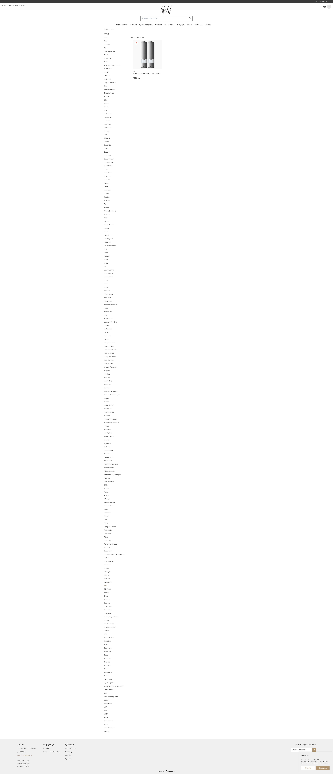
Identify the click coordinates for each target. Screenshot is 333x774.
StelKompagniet (110, 627)
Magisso (107, 374)
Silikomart (107, 582)
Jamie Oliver (108, 277)
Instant (106, 256)
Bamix (106, 72)
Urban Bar (108, 679)
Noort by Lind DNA (111, 464)
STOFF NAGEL (109, 638)
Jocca (106, 280)
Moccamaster (109, 412)
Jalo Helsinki (108, 273)
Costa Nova (108, 145)
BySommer (108, 117)
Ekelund (107, 180)
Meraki (106, 402)
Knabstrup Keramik (111, 305)
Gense (106, 221)
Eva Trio (107, 200)
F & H (106, 204)
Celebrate (107, 124)
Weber (106, 700)
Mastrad (107, 388)
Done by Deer (109, 162)
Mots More (108, 429)
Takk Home (108, 648)
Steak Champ (109, 624)
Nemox (106, 454)
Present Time (108, 506)
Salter (106, 558)
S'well (106, 644)
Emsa (106, 187)
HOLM (106, 235)
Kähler (106, 287)
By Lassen (107, 114)
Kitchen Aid (108, 301)
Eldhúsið (133, 24)
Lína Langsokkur (110, 350)
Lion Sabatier (109, 353)
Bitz (105, 86)
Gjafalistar (69, 755)
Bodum (106, 96)
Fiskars (106, 207)
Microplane (108, 409)
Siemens (107, 579)
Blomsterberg (109, 93)
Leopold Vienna (110, 343)
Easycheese (108, 173)
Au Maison (108, 69)
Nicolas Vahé (108, 457)
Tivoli (106, 669)
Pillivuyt (106, 499)
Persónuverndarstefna (51, 752)
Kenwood (107, 298)
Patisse (106, 488)
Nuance (107, 478)
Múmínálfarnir (109, 436)
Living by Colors (110, 357)
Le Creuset (108, 329)
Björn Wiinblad (109, 89)
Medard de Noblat (111, 391)
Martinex (107, 384)
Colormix (107, 138)
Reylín (106, 523)
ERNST (106, 194)
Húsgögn (180, 24)
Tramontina (108, 672)
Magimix (107, 370)
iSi (105, 266)
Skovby (106, 592)
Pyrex (106, 509)
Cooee (106, 141)
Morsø (106, 426)
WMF (106, 714)
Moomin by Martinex (111, 422)
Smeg (106, 596)
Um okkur (47, 748)
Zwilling (106, 731)
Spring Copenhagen (111, 617)
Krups (106, 315)
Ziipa (106, 724)
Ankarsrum (108, 58)
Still (105, 634)
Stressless (107, 641)
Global (106, 228)
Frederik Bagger (110, 211)
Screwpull (107, 572)
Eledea (106, 183)
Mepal (106, 398)
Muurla (106, 440)
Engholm (107, 190)
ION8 (106, 259)
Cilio (105, 135)
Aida (105, 41)
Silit (105, 586)
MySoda (107, 447)
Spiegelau (107, 613)
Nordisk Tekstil (109, 471)
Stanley (106, 620)
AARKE (106, 34)
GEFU (106, 218)
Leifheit (106, 332)
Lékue (106, 339)
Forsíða (106, 29)
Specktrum (108, 610)
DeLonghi (107, 155)
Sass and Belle (109, 561)
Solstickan (107, 606)
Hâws (106, 232)
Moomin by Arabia (111, 419)
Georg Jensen (109, 225)
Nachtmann (108, 450)
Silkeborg (107, 589)
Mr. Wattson (108, 433)
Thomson (107, 665)
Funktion (107, 214)
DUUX (106, 169)
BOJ (105, 100)
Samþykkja (323, 768)
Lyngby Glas (108, 363)
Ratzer (106, 516)
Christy (106, 131)
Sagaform (107, 551)
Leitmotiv (107, 336)
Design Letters (109, 159)
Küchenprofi (108, 318)
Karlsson (107, 291)
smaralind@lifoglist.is (24, 755)
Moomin (107, 416)
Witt (105, 710)
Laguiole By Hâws (110, 322)
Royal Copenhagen (111, 544)
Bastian (106, 76)
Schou (106, 568)
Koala (106, 308)
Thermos (107, 658)
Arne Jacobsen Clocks (112, 65)
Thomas (107, 662)
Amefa (106, 55)
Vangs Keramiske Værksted (113, 686)
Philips (106, 495)
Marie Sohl (108, 381)
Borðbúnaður (121, 24)
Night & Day (108, 461)
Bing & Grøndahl (110, 83)
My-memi (107, 443)
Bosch (106, 103)
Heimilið (158, 24)
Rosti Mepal (108, 540)
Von (105, 693)
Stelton (106, 631)
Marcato (107, 377)
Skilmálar (308, 768)
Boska (106, 107)
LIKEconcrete (109, 346)
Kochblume (108, 311)
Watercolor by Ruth (111, 697)
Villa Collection (109, 690)
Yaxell (106, 717)
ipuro (106, 263)
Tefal (106, 655)
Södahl (106, 599)
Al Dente (107, 44)
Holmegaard (108, 239)
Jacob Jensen (109, 270)
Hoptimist (107, 242)
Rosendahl (108, 530)
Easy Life (107, 176)
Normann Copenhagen (112, 475)
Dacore (106, 152)
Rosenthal (107, 533)
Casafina (107, 121)
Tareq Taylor (108, 651)
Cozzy (106, 148)
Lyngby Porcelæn (110, 367)
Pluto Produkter (109, 502)
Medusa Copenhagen (112, 395)
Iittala (106, 252)
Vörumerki (199, 24)
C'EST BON (108, 128)
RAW (105, 520)
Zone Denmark (109, 728)
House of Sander (110, 246)
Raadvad (107, 513)
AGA (105, 37)
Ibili (105, 249)
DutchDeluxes (109, 166)
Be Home (107, 79)
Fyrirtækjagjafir (20, 5)
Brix (105, 110)
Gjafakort (11, 5)
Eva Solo (107, 197)
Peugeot (107, 492)
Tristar (106, 676)
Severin (107, 575)
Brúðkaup (5, 5)
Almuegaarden (109, 51)
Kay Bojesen (108, 294)
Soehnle (107, 603)
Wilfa (106, 707)
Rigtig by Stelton (110, 527)
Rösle (106, 537)
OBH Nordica (109, 481)
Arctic (106, 62)
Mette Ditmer (109, 405)
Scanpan (107, 565)
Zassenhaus (108, 721)
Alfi (105, 48)
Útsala (208, 24)
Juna (106, 284)
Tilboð (189, 24)
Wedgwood (108, 703)
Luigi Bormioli (109, 360)
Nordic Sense (109, 468)
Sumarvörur (169, 24)
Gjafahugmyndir (146, 24)
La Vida (107, 325)
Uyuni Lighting (109, 683)
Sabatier (107, 547)
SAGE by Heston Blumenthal (114, 554)
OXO (105, 485)
